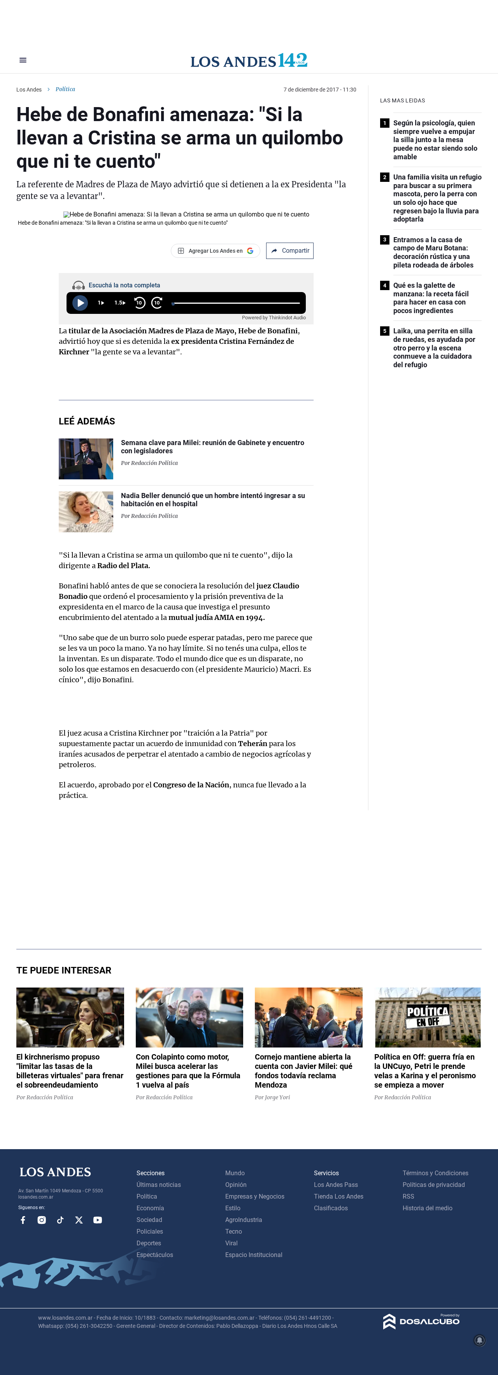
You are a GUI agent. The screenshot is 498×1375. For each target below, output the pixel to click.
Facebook (23, 1220)
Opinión (236, 1184)
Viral (231, 1243)
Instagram (41, 1220)
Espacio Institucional (253, 1255)
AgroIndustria (243, 1220)
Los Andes (29, 89)
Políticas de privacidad (434, 1184)
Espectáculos (155, 1255)
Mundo (235, 1173)
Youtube (97, 1220)
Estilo (232, 1208)
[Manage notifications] (479, 1340)
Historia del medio (427, 1208)
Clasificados (331, 1208)
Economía (150, 1208)
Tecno (233, 1231)
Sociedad (149, 1220)
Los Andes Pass (336, 1184)
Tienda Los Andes (338, 1196)
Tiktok (60, 1220)
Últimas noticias (159, 1184)
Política (65, 89)
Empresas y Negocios (254, 1196)
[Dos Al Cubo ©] (421, 1327)
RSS (408, 1196)
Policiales (150, 1231)
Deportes (149, 1243)
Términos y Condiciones (435, 1173)
